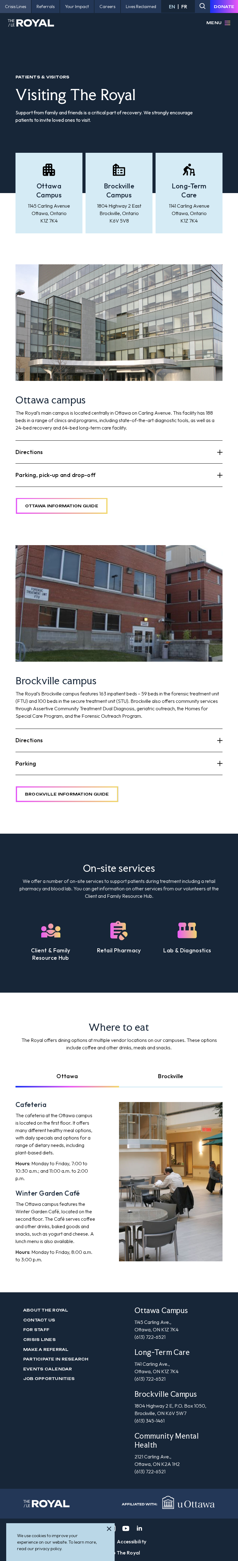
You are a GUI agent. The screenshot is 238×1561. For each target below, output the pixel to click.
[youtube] (126, 1528)
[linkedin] (139, 1528)
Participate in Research (56, 1359)
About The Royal (45, 1310)
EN (172, 6)
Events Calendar (47, 1369)
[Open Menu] (227, 23)
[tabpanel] (119, 1181)
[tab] (67, 1076)
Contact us (39, 1320)
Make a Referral (46, 1349)
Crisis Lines (39, 1339)
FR (184, 6)
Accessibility (131, 1541)
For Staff (36, 1329)
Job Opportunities (49, 1378)
